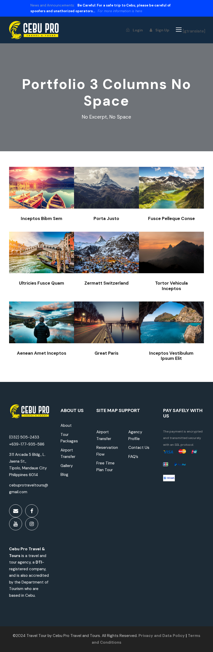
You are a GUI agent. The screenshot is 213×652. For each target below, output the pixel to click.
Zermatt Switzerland (106, 256)
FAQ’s (133, 456)
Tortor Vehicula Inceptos (171, 256)
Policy (179, 635)
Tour (53, 202)
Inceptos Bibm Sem (41, 191)
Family (39, 334)
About (66, 425)
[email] (15, 510)
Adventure (35, 202)
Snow (118, 199)
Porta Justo (106, 191)
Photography (106, 336)
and (157, 635)
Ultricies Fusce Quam (41, 256)
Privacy (145, 635)
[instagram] (31, 523)
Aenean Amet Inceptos (41, 323)
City (53, 266)
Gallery (67, 465)
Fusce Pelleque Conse (171, 188)
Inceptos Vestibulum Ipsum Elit (171, 323)
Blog (64, 474)
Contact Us (138, 447)
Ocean (100, 266)
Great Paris (106, 323)
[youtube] (15, 523)
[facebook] (31, 510)
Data (166, 635)
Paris (104, 331)
